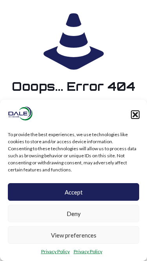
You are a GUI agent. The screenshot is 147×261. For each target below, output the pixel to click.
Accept (74, 192)
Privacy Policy (55, 251)
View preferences (73, 235)
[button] (135, 115)
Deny (74, 213)
